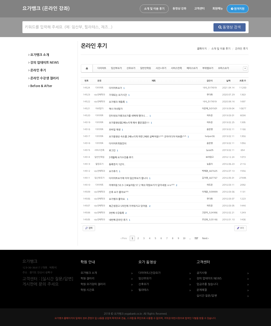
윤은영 (210, 129)
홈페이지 (202, 48)
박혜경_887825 (209, 171)
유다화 (210, 95)
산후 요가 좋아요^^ (119, 192)
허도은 (210, 115)
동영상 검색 (231, 27)
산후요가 (131, 68)
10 (184, 238)
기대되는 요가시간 (118, 95)
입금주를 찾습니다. (208, 284)
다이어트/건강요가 (149, 272)
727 (196, 238)
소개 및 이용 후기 (154, 8)
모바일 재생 (115, 129)
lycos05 (209, 150)
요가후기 (113, 171)
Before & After (41, 85)
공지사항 (202, 272)
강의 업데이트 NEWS (44, 62)
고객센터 (199, 8)
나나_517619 (209, 88)
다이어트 (101, 68)
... (189, 238)
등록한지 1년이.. (117, 164)
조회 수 (242, 81)
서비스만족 (176, 68)
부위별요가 (207, 68)
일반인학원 (145, 68)
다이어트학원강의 (117, 143)
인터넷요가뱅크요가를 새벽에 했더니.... (129, 116)
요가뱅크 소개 (39, 54)
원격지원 (238, 8)
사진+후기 (161, 68)
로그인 (112, 150)
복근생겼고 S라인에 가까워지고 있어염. (128, 206)
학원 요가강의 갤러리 (93, 284)
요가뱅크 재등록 (117, 102)
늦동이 (210, 164)
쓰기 (242, 228)
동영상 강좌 (179, 8)
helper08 (210, 136)
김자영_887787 (209, 178)
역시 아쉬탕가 (116, 109)
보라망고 (210, 157)
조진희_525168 (209, 220)
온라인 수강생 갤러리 (44, 78)
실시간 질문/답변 (207, 295)
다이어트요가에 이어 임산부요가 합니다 (128, 178)
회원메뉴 (217, 8)
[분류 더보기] (245, 68)
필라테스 (143, 290)
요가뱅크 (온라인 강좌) (46, 8)
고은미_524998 (209, 213)
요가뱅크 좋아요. (117, 199)
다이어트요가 (116, 88)
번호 (86, 81)
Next (205, 238)
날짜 (228, 81)
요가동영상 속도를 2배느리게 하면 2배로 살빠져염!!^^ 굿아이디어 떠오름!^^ (148, 136)
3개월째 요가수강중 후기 (121, 157)
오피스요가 (223, 68)
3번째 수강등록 (117, 213)
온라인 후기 (38, 70)
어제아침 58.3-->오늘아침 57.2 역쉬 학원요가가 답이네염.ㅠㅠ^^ (142, 185)
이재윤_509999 (209, 192)
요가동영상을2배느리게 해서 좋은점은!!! (129, 123)
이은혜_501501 (209, 108)
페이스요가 (192, 68)
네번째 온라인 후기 (118, 220)
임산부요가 (116, 68)
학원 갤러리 (87, 278)
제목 (154, 81)
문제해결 (202, 290)
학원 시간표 (87, 290)
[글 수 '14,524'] (87, 68)
